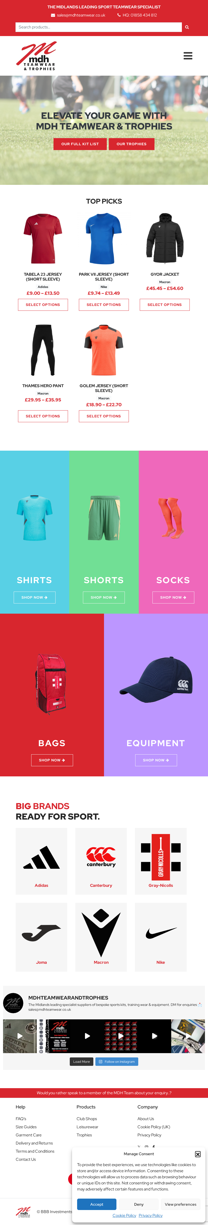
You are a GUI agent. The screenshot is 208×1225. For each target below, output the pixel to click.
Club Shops (87, 1118)
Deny (139, 1204)
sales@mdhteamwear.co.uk (81, 15)
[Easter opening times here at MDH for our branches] (54, 1036)
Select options (43, 304)
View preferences (180, 1204)
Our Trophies (132, 144)
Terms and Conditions (35, 1151)
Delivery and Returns (34, 1143)
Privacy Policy (151, 1215)
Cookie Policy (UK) (153, 1127)
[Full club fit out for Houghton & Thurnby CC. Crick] (87, 1036)
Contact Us (26, 1159)
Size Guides (26, 1127)
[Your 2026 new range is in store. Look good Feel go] (121, 1036)
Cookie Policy (124, 1215)
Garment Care (29, 1135)
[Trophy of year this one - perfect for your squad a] (154, 1036)
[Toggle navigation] (188, 56)
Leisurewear (87, 1127)
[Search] (187, 27)
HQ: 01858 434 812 (140, 15)
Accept (96, 1204)
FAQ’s (21, 1118)
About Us (145, 1118)
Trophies (84, 1135)
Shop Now (32, 597)
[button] (197, 1153)
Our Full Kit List (80, 144)
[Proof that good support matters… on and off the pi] (188, 1036)
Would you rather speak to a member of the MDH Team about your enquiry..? (104, 1093)
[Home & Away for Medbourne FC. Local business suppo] (20, 1036)
